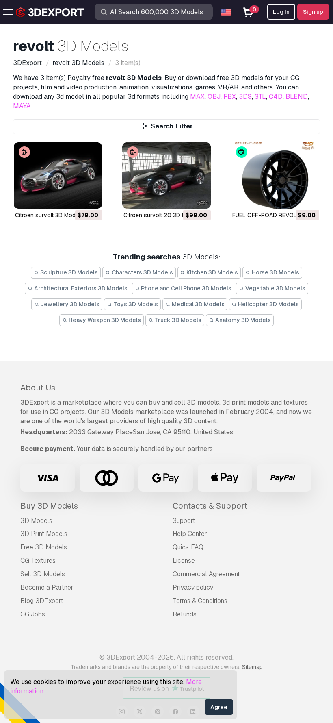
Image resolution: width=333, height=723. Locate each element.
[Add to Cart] (73, 197)
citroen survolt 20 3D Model (160, 215)
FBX (229, 96)
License (184, 560)
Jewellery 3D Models (69, 304)
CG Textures (38, 560)
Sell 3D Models (42, 574)
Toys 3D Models (135, 304)
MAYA (22, 106)
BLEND (296, 96)
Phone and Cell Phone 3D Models (185, 288)
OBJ (214, 96)
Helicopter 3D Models (268, 304)
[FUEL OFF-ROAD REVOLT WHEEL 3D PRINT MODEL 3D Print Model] (275, 175)
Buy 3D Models (49, 506)
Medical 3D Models (198, 304)
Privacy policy (193, 587)
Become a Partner (47, 587)
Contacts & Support (210, 506)
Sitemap (252, 667)
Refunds (185, 614)
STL (260, 96)
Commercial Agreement (206, 574)
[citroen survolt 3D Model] (58, 175)
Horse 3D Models (275, 272)
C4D (276, 96)
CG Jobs (32, 614)
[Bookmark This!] (90, 197)
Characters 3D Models (141, 272)
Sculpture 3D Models (68, 272)
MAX (197, 96)
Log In (281, 11)
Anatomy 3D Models (242, 320)
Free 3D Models (43, 547)
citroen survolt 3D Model (47, 215)
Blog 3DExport (41, 601)
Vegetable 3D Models (274, 288)
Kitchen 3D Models (211, 272)
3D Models (36, 520)
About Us (37, 387)
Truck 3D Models (177, 320)
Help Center (190, 533)
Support (184, 520)
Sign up (313, 11)
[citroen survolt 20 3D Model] (166, 175)
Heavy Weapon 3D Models (104, 320)
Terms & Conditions (200, 601)
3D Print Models (43, 533)
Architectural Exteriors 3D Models (80, 288)
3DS (245, 96)
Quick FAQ (188, 547)
